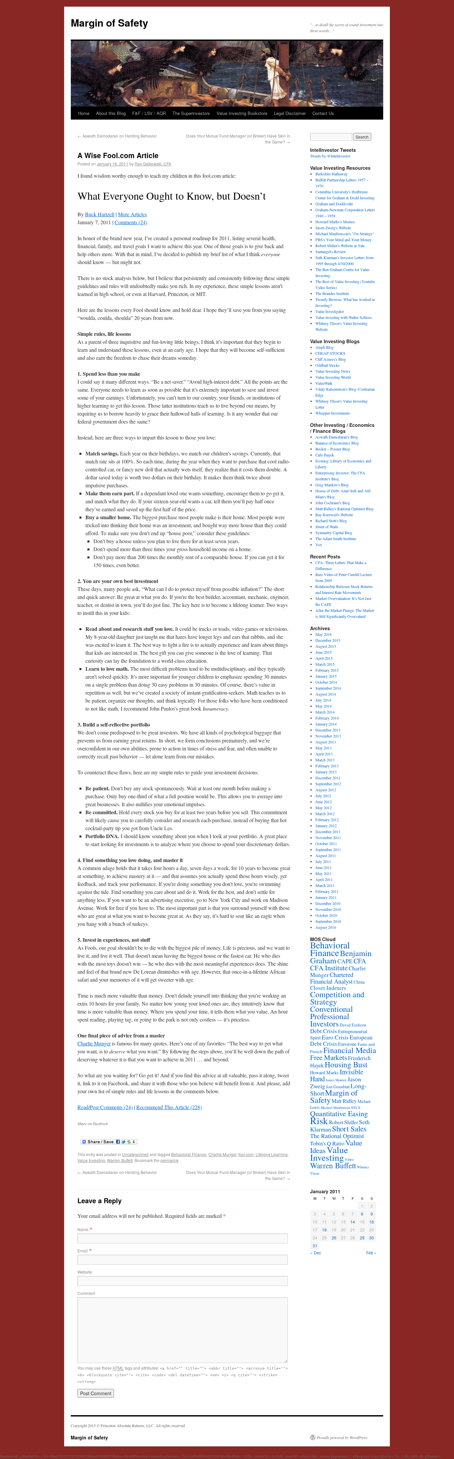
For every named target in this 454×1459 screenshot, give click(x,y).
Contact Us (323, 113)
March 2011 (325, 885)
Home (83, 113)
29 (362, 1237)
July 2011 (323, 861)
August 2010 (325, 927)
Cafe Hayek (324, 454)
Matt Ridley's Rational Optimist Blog (344, 508)
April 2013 (324, 753)
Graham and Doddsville (334, 203)
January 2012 (326, 825)
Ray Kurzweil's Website (334, 514)
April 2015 (324, 658)
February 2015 (327, 670)
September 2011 (328, 849)
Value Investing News (332, 371)
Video (349, 1159)
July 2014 (323, 700)
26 (334, 1237)
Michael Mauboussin (335, 1107)
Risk (319, 1120)
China (359, 982)
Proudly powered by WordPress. (342, 1437)
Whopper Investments (332, 413)
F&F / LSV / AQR (149, 113)
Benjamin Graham (341, 956)
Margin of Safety (109, 22)
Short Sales (349, 1128)
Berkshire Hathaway (331, 173)
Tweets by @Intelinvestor (330, 155)
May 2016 (323, 634)
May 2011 (323, 873)
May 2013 (323, 747)
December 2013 (327, 729)
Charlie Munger (94, 1043)
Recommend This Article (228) (169, 1107)
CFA (360, 960)
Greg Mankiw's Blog (332, 484)
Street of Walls (326, 526)
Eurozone (347, 1043)
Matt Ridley (344, 1101)
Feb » (371, 1252)
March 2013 (325, 759)
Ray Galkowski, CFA (153, 163)
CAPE (345, 961)
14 (352, 1221)
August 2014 (325, 694)
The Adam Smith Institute (335, 538)
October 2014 (326, 682)
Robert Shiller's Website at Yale (340, 245)
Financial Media (349, 1050)
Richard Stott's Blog (331, 520)
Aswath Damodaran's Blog (336, 436)
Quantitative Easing (339, 1113)
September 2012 (328, 783)
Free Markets (328, 1057)
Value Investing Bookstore (242, 113)
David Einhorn (353, 1025)
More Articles (132, 214)
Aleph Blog (324, 347)
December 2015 (327, 640)
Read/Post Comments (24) (105, 1107)
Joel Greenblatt (338, 1086)
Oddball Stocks (327, 365)
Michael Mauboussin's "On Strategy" (344, 233)
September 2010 (328, 921)
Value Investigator (329, 311)
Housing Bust (346, 1064)
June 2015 (323, 652)
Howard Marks (324, 1072)
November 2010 (328, 909)
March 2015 (325, 664)
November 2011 (328, 837)
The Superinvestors (191, 113)
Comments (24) (131, 222)
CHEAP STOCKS (330, 353)
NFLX (356, 1107)
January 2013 (326, 771)
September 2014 (328, 688)
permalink (169, 1160)
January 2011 (326, 897)
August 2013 (325, 741)
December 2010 (327, 903)
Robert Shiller (343, 1122)
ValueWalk (323, 383)
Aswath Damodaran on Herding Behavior (117, 136)
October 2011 (326, 843)
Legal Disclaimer (290, 113)
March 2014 (325, 712)
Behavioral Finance (188, 1154)
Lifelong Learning (271, 1154)
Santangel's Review (330, 251)
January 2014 (326, 724)
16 (371, 1221)
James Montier (336, 1080)
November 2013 (328, 735)
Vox (318, 544)
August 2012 (325, 789)
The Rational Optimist (337, 1136)
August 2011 (325, 855)
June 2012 (323, 801)
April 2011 (324, 879)
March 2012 (325, 813)
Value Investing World (333, 377)
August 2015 (325, 646)
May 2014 (323, 706)
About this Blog (111, 113)
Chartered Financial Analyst (331, 977)
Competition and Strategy (337, 998)
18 (324, 1229)
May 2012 (323, 807)
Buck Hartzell (99, 214)
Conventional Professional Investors (331, 1016)
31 (315, 1245)
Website (84, 1272)
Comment (86, 1293)
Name (82, 1229)
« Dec (315, 1252)
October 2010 (326, 915)
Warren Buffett (120, 1160)
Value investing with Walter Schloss (343, 317)
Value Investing (91, 1160)
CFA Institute (329, 967)
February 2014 (327, 718)
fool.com (246, 1154)
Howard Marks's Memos (335, 221)
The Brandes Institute (332, 293)
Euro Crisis (335, 1037)
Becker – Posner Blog (332, 448)
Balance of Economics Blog (337, 442)
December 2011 (327, 831)
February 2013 (327, 765)
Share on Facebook (92, 1123)
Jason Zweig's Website (333, 227)
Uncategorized (135, 1154)
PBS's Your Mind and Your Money (343, 239)
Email (82, 1250)
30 (371, 1237)
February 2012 (327, 819)
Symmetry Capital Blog (333, 532)
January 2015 (326, 676)
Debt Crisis (323, 1031)
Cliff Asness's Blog (330, 359)
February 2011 (327, 891)
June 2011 (323, 867)
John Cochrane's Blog (332, 502)
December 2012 (327, 777)
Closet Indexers (328, 988)
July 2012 (323, 795)
